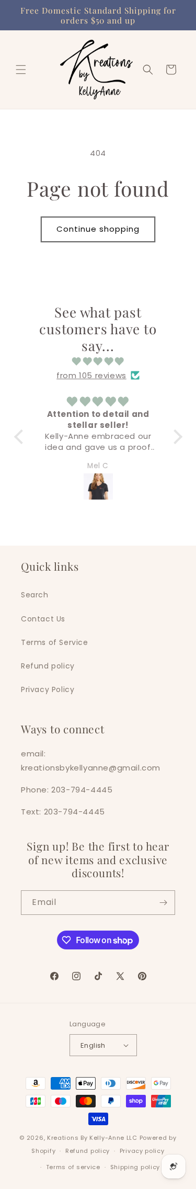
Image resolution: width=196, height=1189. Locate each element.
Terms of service (73, 1167)
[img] (98, 361)
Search (35, 595)
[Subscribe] (163, 902)
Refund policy (48, 666)
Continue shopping (98, 228)
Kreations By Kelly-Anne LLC (92, 1138)
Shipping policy (135, 1167)
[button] (20, 69)
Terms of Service (54, 642)
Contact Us (43, 619)
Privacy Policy (47, 689)
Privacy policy (142, 1151)
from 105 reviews (91, 375)
